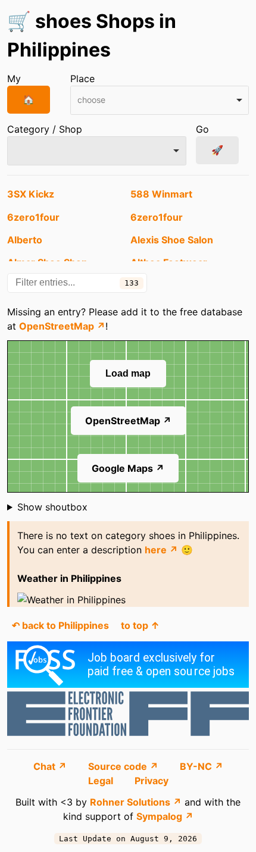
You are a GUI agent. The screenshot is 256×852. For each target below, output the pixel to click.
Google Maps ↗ (128, 468)
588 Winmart (161, 194)
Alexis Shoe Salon (171, 240)
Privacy (151, 781)
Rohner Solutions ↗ (136, 802)
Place (82, 78)
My (14, 78)
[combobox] (159, 100)
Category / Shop (44, 129)
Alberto (24, 240)
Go (202, 129)
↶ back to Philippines (60, 625)
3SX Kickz (30, 194)
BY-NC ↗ (201, 766)
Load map (128, 373)
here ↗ (161, 550)
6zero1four (33, 217)
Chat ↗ (51, 766)
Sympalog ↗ (164, 816)
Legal (101, 781)
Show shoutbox (52, 507)
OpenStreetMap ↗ (62, 326)
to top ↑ (140, 625)
